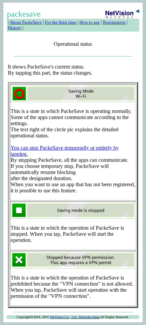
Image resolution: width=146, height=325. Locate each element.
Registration (114, 22)
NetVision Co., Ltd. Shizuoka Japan (74, 317)
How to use (89, 22)
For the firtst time (60, 22)
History (14, 27)
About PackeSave (26, 22)
